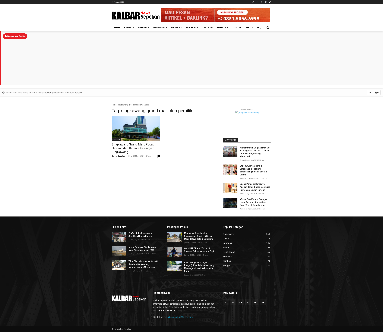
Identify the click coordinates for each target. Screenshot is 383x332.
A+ (377, 92)
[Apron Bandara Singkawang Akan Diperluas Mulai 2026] (119, 251)
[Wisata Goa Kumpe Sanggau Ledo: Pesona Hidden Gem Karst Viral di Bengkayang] (230, 203)
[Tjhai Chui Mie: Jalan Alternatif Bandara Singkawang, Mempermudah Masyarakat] (119, 265)
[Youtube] (265, 2)
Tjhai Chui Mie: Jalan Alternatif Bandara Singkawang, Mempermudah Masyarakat (143, 264)
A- (370, 92)
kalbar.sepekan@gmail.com (180, 317)
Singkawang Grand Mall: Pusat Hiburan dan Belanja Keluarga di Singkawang (133, 148)
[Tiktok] (253, 2)
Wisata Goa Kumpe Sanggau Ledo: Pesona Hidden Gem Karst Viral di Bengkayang (254, 202)
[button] (267, 27)
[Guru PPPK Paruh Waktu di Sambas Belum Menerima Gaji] (174, 252)
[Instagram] (261, 2)
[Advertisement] (192, 61)
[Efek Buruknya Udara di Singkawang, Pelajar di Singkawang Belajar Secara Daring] (230, 170)
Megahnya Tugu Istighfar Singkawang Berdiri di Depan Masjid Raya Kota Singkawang (198, 236)
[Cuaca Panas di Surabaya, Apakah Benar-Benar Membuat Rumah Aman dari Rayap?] (230, 188)
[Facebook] (257, 2)
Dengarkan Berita (16, 36)
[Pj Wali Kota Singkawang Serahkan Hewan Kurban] (119, 237)
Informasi (116, 139)
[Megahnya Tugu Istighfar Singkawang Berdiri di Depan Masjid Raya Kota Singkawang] (174, 237)
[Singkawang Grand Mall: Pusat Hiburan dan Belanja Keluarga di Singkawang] (136, 128)
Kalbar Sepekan (119, 156)
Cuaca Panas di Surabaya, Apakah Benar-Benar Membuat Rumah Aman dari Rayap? (255, 187)
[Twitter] (269, 2)
